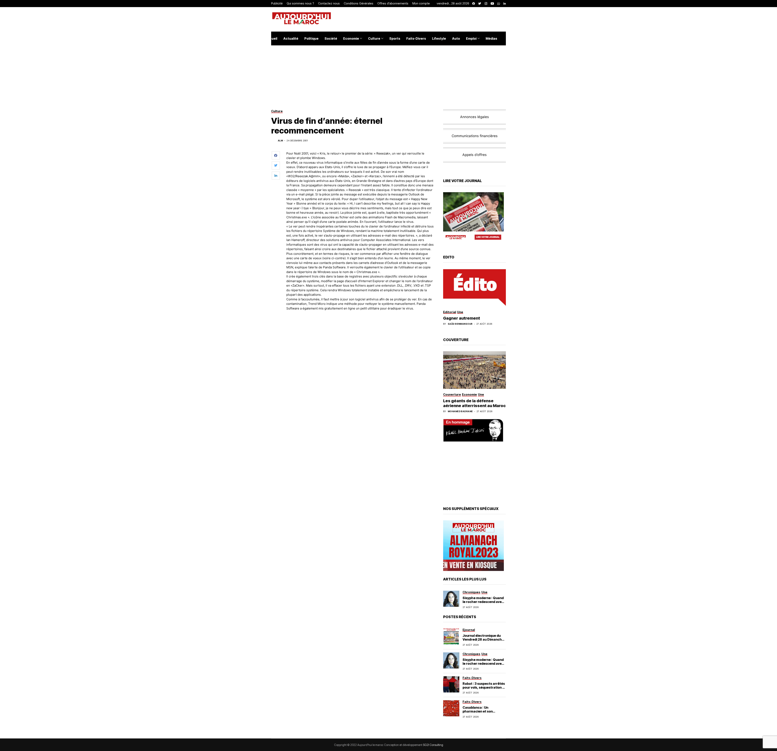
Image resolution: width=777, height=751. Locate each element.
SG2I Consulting (433, 745)
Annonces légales (474, 117)
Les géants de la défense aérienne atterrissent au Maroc (474, 403)
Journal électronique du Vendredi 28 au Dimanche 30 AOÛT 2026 (483, 639)
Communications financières (475, 136)
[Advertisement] (360, 325)
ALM (280, 140)
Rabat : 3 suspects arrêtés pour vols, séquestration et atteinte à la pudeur (484, 687)
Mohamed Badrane (460, 411)
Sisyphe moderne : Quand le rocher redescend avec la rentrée (483, 602)
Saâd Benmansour (460, 324)
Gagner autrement (461, 318)
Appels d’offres (474, 155)
